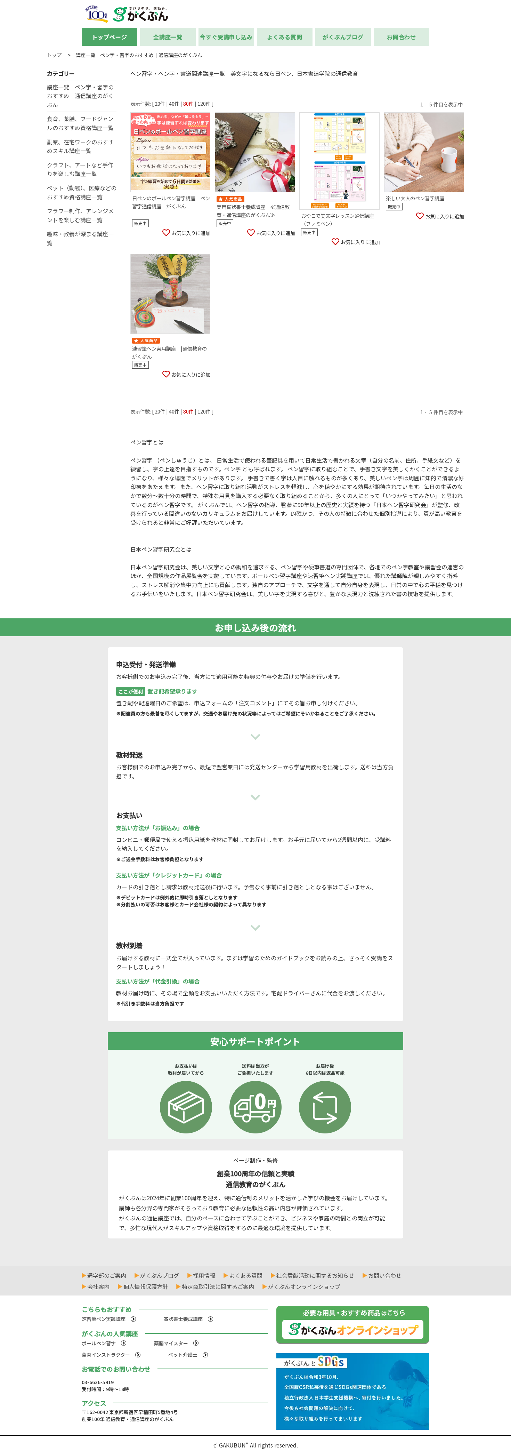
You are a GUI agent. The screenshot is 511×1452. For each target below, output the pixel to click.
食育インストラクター (106, 1354)
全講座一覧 (168, 37)
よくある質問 (284, 37)
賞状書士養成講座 (183, 1318)
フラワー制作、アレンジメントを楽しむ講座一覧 (80, 215)
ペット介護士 (182, 1354)
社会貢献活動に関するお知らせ (315, 1275)
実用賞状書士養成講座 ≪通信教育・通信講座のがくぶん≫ (253, 210)
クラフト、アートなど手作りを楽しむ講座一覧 (80, 169)
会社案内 (98, 1286)
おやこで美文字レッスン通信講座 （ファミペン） (340, 219)
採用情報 (204, 1275)
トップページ (109, 37)
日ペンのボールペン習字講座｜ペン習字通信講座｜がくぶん (171, 202)
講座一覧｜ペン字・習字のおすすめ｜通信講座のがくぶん (80, 96)
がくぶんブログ (343, 37)
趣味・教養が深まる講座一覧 (80, 238)
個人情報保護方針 (145, 1286)
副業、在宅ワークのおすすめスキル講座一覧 (80, 146)
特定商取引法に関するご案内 (218, 1286)
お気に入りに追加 (190, 232)
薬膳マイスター (171, 1343)
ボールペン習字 (99, 1343)
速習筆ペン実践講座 (103, 1318)
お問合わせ (401, 37)
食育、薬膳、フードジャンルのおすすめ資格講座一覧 (80, 123)
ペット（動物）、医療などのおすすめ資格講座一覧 (81, 192)
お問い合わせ (385, 1275)
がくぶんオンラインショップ (304, 1286)
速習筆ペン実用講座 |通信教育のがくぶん (169, 352)
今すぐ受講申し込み (226, 37)
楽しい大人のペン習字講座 (415, 198)
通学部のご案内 (106, 1275)
